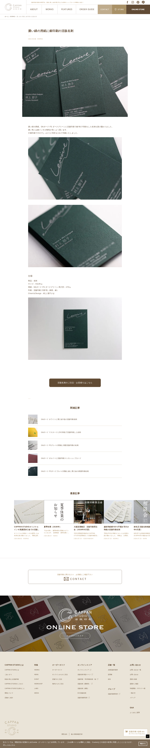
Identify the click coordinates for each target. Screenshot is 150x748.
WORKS (50, 9)
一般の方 (132, 693)
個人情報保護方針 (77, 734)
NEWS (36, 674)
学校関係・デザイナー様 (137, 688)
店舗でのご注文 (57, 679)
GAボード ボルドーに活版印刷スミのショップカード (61, 458)
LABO (36, 688)
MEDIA (36, 693)
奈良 (109, 679)
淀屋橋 (110, 674)
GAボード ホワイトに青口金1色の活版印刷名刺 (59, 419)
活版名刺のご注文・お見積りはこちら (75, 382)
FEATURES (66, 9)
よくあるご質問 (135, 712)
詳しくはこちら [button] (9, 745)
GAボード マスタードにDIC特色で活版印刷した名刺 (61, 432)
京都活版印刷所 (113, 670)
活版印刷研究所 (82, 698)
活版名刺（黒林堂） (84, 684)
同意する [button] (143, 743)
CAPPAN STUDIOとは (12, 670)
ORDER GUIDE (86, 9)
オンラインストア (75, 636)
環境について (9, 693)
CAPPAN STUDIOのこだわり (14, 684)
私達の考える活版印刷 (12, 679)
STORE (121, 9)
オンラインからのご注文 (60, 674)
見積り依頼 (133, 679)
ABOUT (34, 9)
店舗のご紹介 (9, 698)
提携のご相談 (134, 684)
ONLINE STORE (138, 9)
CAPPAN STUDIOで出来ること (15, 688)
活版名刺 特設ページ (84, 674)
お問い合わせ (134, 674)
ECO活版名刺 (82, 693)
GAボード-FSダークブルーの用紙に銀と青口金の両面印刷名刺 (65, 471)
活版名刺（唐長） (83, 688)
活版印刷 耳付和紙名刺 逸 (87, 679)
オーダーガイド (57, 670)
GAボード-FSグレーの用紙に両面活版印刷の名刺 (60, 445)
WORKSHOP (38, 684)
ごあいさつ (8, 674)
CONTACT (104, 9)
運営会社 (64, 734)
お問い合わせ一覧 (135, 670)
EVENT (36, 679)
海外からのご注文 (58, 684)
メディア (132, 698)
